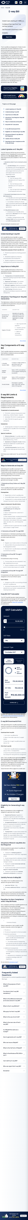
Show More (23, 341)
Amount (6, 616)
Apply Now (9, 37)
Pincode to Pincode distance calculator (13, 715)
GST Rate (7, 636)
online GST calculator (17, 602)
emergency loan (13, 962)
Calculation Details (19, 660)
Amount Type (8, 647)
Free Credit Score (22, 460)
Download (14, 702)
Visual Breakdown (9, 660)
